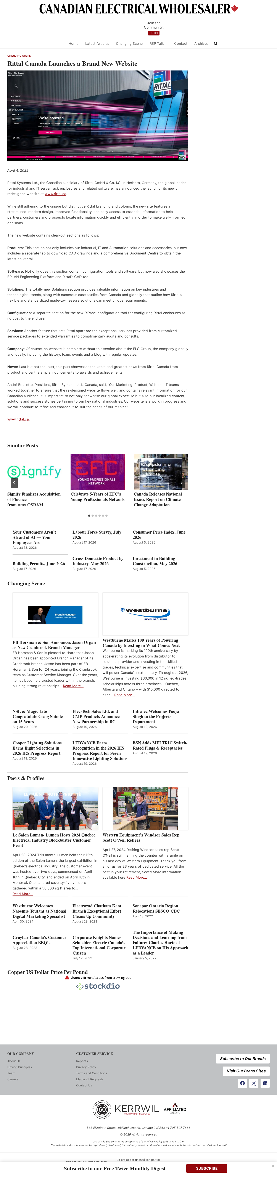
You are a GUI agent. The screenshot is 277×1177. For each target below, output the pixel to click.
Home (73, 43)
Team (11, 1073)
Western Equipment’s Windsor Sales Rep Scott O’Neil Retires (141, 837)
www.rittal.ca (55, 194)
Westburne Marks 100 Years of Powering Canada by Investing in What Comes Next (141, 643)
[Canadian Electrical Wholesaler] (35, 43)
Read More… (73, 686)
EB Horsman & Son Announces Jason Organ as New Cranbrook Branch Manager (54, 645)
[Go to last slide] (14, 483)
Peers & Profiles (25, 778)
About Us (13, 1061)
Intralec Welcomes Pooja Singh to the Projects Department (156, 716)
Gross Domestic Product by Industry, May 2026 (97, 561)
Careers (12, 1079)
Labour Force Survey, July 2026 (96, 534)
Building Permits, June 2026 (39, 563)
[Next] (181, 483)
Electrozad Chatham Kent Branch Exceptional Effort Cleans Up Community (96, 911)
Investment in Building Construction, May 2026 (155, 561)
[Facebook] (242, 1083)
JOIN (154, 33)
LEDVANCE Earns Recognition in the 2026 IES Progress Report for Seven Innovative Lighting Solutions (99, 750)
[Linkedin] (265, 1083)
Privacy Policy (86, 1067)
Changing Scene (129, 43)
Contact (180, 43)
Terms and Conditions (91, 1073)
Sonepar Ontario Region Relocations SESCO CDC (156, 908)
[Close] (273, 1166)
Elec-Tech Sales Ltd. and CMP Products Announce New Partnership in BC (96, 716)
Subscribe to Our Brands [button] (243, 1058)
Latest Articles (97, 43)
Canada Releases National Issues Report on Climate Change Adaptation (158, 499)
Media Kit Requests (89, 1079)
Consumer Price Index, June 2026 (159, 534)
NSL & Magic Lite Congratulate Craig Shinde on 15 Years (38, 716)
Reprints (82, 1061)
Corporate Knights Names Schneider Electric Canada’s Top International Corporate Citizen (99, 945)
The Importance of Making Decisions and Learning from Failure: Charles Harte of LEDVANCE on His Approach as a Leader (160, 943)
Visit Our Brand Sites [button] (246, 1071)
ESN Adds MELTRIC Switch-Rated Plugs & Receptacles (160, 745)
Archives (201, 43)
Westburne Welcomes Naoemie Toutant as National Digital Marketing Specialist (39, 911)
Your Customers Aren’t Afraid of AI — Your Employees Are (34, 537)
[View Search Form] (216, 44)
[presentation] (34, 472)
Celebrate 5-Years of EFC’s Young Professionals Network (98, 496)
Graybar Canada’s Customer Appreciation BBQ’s (39, 940)
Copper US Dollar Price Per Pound (47, 972)
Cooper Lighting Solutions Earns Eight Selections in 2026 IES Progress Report (37, 748)
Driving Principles (19, 1067)
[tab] (89, 516)
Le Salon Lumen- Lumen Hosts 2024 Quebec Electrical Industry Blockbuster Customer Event (54, 840)
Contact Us (84, 1085)
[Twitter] (253, 1083)
